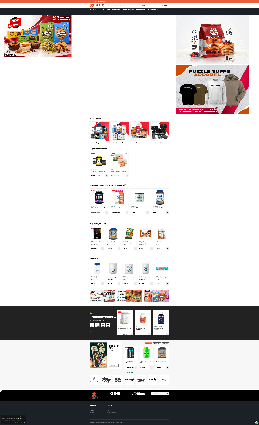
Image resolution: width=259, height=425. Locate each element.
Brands (91, 415)
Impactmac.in (118, 422)
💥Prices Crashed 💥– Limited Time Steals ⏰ (108, 185)
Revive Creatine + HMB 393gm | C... (128, 278)
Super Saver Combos (98, 149)
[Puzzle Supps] (216, 39)
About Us (92, 408)
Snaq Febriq (142, 276)
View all (113, 365)
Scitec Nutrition (140, 326)
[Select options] (106, 175)
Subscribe (167, 393)
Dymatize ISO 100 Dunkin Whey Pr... (119, 208)
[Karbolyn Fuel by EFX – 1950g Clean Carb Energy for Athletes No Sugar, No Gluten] (131, 352)
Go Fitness (134, 206)
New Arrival (94, 258)
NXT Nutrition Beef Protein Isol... (98, 208)
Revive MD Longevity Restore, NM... (95, 278)
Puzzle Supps (97, 422)
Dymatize (113, 206)
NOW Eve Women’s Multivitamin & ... (122, 329)
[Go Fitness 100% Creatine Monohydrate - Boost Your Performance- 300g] (140, 197)
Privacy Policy (110, 410)
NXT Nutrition (94, 169)
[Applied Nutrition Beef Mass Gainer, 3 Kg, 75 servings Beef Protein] (160, 197)
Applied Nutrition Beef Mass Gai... (159, 208)
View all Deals (93, 331)
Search (143, 5)
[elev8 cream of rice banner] (102, 296)
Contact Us (92, 410)
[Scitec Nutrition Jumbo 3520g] (146, 352)
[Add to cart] (127, 175)
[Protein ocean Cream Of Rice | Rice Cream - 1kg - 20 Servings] (146, 234)
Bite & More (114, 169)
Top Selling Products (98, 223)
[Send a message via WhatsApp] (256, 422)
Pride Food (158, 276)
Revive (92, 276)
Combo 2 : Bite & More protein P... (119, 171)
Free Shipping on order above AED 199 (99, 1)
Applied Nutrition (155, 206)
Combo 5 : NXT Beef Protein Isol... (98, 171)
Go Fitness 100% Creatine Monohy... (139, 208)
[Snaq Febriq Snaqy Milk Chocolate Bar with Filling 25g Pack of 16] (146, 269)
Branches (92, 412)
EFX (154, 326)
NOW (119, 326)
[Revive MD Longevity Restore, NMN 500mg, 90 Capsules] (97, 269)
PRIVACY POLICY (17, 422)
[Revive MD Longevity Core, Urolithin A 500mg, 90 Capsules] (113, 269)
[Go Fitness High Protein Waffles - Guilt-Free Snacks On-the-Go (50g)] (129, 234)
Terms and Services (111, 408)
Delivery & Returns (111, 412)
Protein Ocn (142, 241)
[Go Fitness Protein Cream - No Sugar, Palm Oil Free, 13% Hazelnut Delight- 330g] (162, 234)
